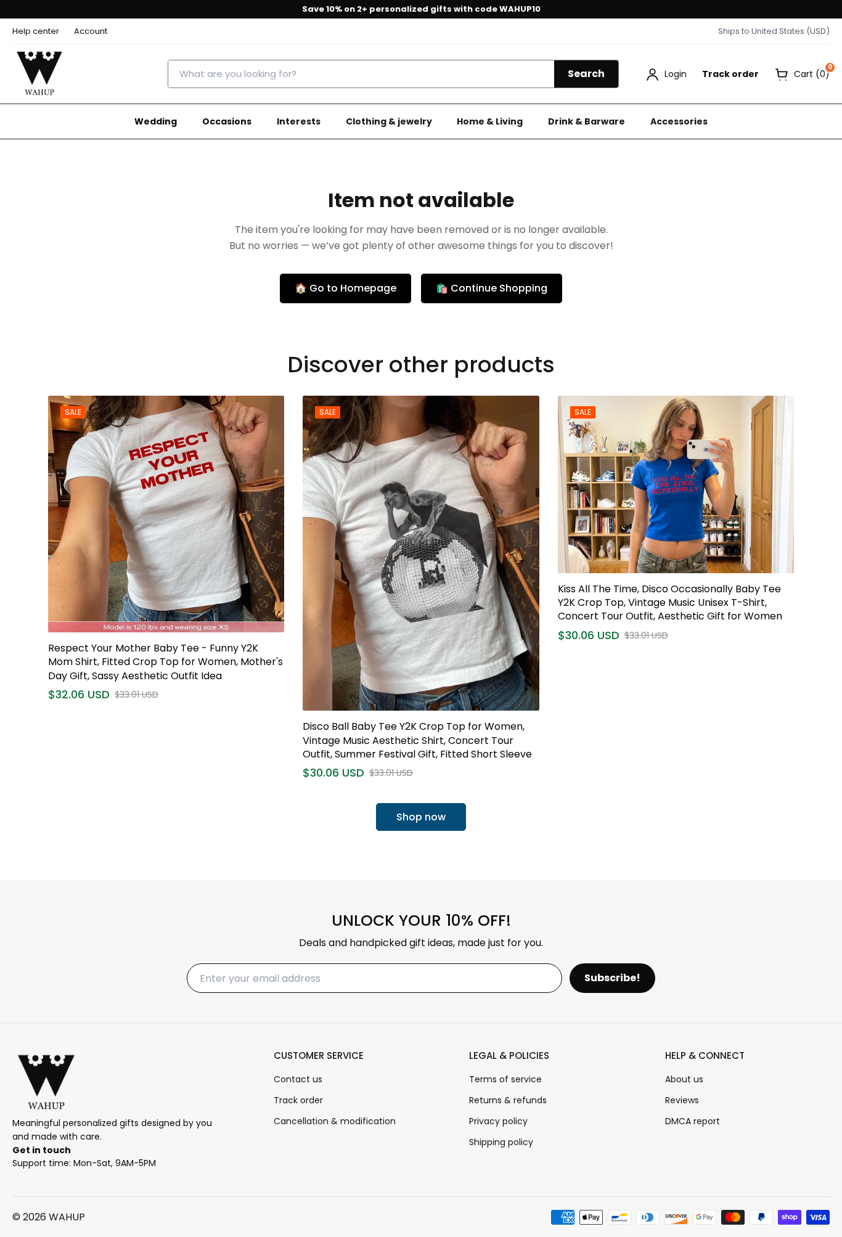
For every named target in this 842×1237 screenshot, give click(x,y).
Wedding (155, 121)
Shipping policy (501, 1142)
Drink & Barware (586, 121)
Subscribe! (612, 978)
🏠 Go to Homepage (345, 288)
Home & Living (490, 121)
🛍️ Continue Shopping (491, 288)
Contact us (298, 1079)
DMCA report (692, 1121)
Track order (730, 74)
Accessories (679, 121)
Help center (35, 31)
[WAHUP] (39, 74)
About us (684, 1079)
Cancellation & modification (335, 1121)
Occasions (226, 121)
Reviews (682, 1100)
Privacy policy (498, 1121)
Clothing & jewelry (389, 121)
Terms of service (505, 1079)
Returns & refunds (508, 1100)
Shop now (421, 817)
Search (586, 74)
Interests (299, 121)
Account (90, 31)
